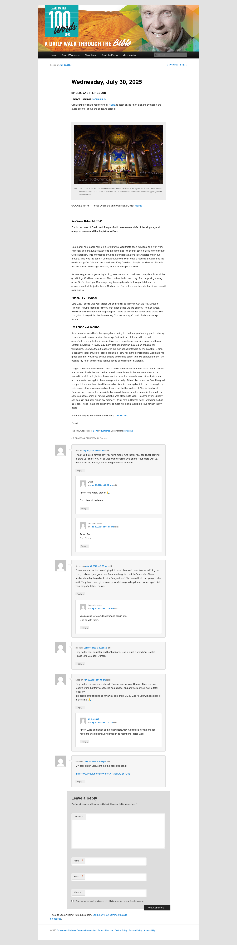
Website (77, 892)
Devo (95, 430)
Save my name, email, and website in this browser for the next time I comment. (110, 901)
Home (53, 54)
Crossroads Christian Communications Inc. (76, 930)
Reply (80, 470)
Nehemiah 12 (99, 99)
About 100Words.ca (71, 54)
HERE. (138, 205)
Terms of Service (105, 930)
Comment (79, 816)
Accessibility (149, 930)
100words (105, 430)
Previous (172, 64)
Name (78, 860)
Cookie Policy (121, 930)
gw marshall (93, 718)
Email (78, 876)
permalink (128, 430)
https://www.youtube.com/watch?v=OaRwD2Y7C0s (102, 773)
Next (183, 64)
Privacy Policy (135, 930)
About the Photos (110, 54)
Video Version (129, 54)
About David (90, 54)
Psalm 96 (122, 415)
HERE (112, 104)
